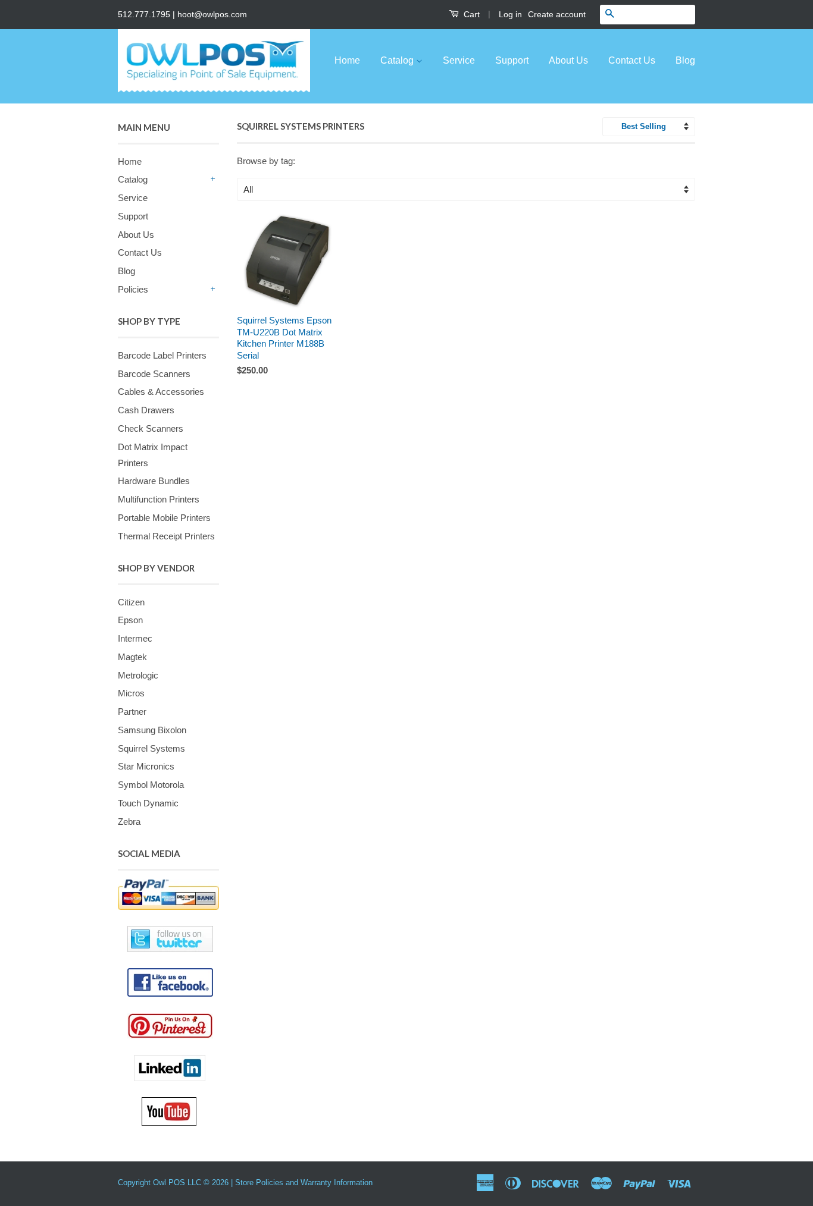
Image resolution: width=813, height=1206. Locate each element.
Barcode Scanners (154, 374)
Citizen (131, 602)
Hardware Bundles (154, 481)
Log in (510, 14)
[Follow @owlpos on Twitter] (168, 939)
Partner (132, 711)
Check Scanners (150, 428)
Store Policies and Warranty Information (304, 1182)
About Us (568, 60)
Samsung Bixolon (152, 730)
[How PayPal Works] (168, 895)
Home (347, 60)
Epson (130, 620)
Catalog (398, 60)
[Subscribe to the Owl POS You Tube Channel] (180, 1111)
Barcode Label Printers (162, 355)
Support (512, 60)
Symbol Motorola (151, 785)
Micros (131, 693)
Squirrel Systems (151, 748)
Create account (557, 14)
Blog (685, 60)
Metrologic (138, 675)
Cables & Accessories (161, 392)
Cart (470, 14)
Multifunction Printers (158, 499)
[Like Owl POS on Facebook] (168, 982)
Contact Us (631, 60)
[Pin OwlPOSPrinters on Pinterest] (173, 1026)
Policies (133, 289)
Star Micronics (146, 766)
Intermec (135, 638)
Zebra (129, 821)
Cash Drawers (146, 410)
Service (459, 60)
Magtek (132, 657)
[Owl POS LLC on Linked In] (177, 1068)
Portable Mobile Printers (164, 518)
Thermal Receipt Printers (166, 536)
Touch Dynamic (148, 803)
